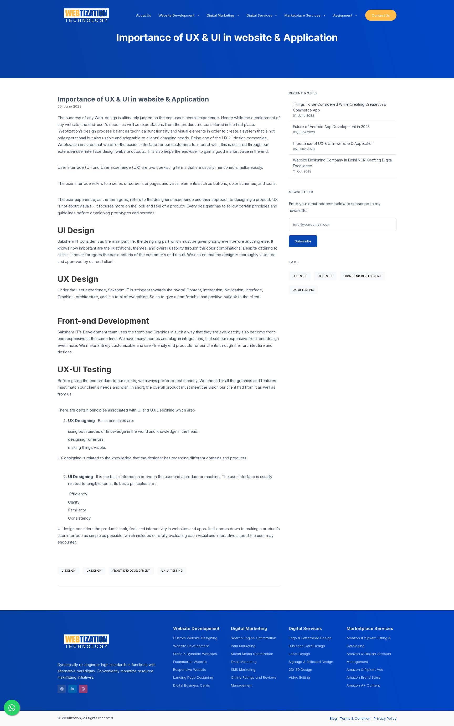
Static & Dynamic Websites (195, 654)
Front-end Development (131, 570)
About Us (143, 15)
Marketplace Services (303, 15)
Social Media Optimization (252, 654)
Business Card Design (307, 646)
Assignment (343, 15)
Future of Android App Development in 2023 (331, 126)
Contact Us (381, 15)
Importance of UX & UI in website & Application (333, 143)
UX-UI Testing (172, 570)
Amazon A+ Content (363, 685)
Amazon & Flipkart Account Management (369, 658)
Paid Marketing (243, 646)
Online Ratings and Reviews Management (254, 681)
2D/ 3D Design (300, 669)
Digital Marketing (221, 15)
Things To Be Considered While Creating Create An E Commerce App (339, 107)
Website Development (176, 15)
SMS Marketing (243, 669)
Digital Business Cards (191, 685)
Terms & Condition (355, 718)
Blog (333, 718)
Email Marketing (244, 661)
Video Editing (299, 677)
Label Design (299, 654)
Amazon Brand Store (363, 677)
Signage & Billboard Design (311, 661)
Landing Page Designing (193, 677)
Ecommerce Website (190, 661)
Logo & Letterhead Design (310, 638)
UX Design (93, 570)
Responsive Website (189, 669)
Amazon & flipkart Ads (365, 669)
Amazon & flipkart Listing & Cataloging (369, 642)
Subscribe (303, 241)
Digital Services (260, 15)
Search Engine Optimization (253, 638)
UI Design (68, 570)
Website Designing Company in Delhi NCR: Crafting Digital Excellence (343, 163)
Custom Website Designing (195, 638)
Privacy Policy (385, 718)
